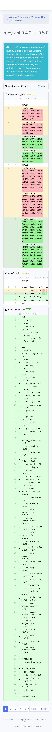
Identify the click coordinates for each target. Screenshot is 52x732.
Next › (34, 708)
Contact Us (8, 719)
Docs (24, 721)
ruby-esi (24, 17)
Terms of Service (24, 719)
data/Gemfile (14, 273)
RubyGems (11, 17)
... (29, 707)
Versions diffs (38, 17)
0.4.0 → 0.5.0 (16, 20)
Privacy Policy (40, 719)
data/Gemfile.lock (16, 309)
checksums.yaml (16, 94)
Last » (44, 708)
